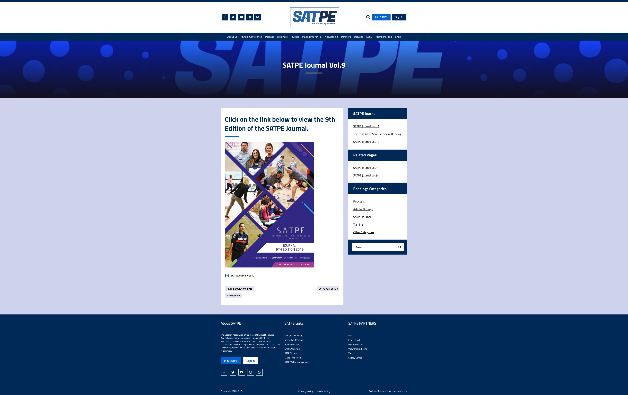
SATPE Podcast (292, 344)
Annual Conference (251, 37)
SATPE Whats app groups (297, 362)
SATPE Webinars (292, 348)
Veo (350, 353)
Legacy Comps (355, 357)
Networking (331, 37)
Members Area (384, 37)
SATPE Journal (233, 295)
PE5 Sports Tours (356, 344)
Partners (346, 37)
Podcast (269, 37)
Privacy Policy (305, 391)
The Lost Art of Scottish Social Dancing (377, 134)
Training (358, 224)
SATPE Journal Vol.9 (365, 167)
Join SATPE (381, 17)
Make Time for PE (312, 37)
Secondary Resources (295, 340)
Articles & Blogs (363, 209)
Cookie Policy (323, 391)
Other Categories (363, 232)
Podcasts (359, 201)
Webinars (282, 37)
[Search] (400, 247)
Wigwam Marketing (357, 348)
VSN (350, 335)
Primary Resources (294, 335)
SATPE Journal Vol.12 (366, 141)
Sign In (399, 17)
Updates (358, 37)
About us (232, 37)
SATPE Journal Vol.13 (366, 126)
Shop (398, 37)
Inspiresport (354, 340)
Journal (295, 37)
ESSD (369, 37)
